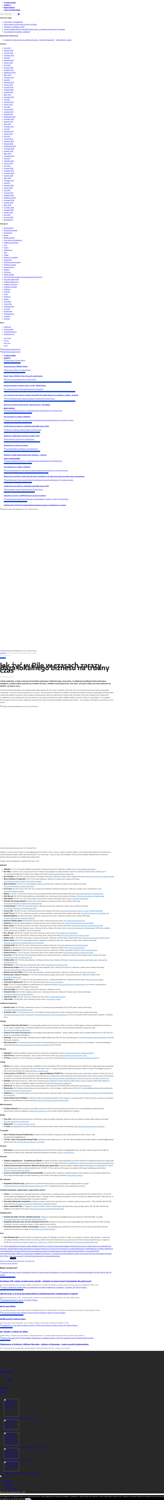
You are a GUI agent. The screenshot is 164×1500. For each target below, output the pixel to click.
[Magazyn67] (5, 1477)
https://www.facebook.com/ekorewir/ (17, 1030)
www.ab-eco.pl (42, 1071)
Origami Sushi (32, 1254)
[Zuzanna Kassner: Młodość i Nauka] (14, 360)
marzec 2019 (8, 188)
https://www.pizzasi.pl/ (77, 948)
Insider (6, 255)
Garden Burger (23, 1249)
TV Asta (25, 1256)
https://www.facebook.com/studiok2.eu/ (62, 1078)
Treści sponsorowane (12, 10)
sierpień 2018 (8, 203)
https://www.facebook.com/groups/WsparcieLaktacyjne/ (23, 1186)
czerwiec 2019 (9, 180)
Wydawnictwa (9, 314)
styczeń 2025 (8, 53)
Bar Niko (32, 1246)
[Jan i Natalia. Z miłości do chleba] (39, 1325)
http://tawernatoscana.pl (12, 977)
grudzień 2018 (9, 195)
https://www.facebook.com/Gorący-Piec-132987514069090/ (81, 911)
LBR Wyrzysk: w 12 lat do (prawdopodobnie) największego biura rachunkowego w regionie (35, 505)
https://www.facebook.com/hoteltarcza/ (95, 913)
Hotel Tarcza (67, 1249)
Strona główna (10, 2)
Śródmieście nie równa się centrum (16, 445)
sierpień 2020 (8, 151)
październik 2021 (9, 117)
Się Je (95, 1254)
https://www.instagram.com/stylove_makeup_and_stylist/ (32, 1242)
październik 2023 (10, 72)
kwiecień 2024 (9, 60)
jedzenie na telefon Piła (99, 1249)
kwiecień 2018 (9, 210)
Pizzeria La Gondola (51, 1254)
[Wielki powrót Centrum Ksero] (33, 1313)
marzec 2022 (8, 104)
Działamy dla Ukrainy (11, 243)
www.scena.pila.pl (57, 982)
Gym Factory (58, 1249)
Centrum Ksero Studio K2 (85, 1246)
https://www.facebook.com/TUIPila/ (31, 1142)
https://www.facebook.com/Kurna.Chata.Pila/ (87, 925)
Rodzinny (7, 297)
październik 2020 (10, 146)
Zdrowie (7, 319)
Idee (5, 252)
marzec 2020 (8, 163)
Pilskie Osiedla (9, 274)
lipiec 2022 (7, 95)
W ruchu (7, 309)
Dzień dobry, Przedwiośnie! (13, 22)
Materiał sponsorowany (12, 262)
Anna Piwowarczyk (22, 1246)
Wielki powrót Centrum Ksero (13, 1319)
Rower (6, 299)
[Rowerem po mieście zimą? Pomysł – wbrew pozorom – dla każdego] (29, 398)
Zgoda (28, 1499)
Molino (8, 1254)
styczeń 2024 (8, 68)
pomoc (86, 1254)
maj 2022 (7, 99)
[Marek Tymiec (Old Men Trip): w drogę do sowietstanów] (17, 370)
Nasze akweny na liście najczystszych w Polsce (20, 24)
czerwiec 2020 (9, 156)
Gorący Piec (50, 1249)
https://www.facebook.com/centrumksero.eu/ (93, 1078)
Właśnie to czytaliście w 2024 (14, 27)
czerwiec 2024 (9, 55)
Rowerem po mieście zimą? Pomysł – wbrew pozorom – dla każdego (27, 405)
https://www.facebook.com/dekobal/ (58, 1083)
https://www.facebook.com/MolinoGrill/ (95, 938)
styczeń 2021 (8, 139)
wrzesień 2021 (9, 119)
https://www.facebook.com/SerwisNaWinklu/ (52, 1100)
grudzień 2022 (9, 90)
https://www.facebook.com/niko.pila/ (61, 874)
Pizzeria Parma (63, 1254)
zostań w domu (44, 1256)
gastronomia (33, 1249)
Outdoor (7, 270)
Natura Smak (22, 1254)
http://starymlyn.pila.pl (88, 972)
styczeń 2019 (8, 193)
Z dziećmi (7, 316)
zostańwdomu (55, 1256)
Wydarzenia (8, 311)
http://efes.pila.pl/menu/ (80, 898)
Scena (91, 1254)
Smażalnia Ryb (102, 1254)
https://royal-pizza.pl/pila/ (94, 979)
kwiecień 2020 (9, 161)
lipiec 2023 (7, 75)
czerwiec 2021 (9, 126)
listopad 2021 (8, 114)
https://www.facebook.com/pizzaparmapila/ (78, 952)
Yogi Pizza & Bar (33, 1256)
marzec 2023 (8, 85)
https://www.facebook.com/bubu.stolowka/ (19, 886)
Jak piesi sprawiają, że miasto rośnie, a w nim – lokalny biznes (25, 385)
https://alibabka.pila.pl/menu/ (86, 869)
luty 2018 (7, 215)
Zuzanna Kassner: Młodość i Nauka (16, 366)
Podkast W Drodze (10, 284)
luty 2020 (7, 166)
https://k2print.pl (85, 1086)
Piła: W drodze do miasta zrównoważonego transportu (23, 277)
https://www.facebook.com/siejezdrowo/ (72, 984)
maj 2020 (7, 158)
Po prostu (80, 1254)
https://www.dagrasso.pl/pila (14, 891)
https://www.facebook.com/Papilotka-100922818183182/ (93, 1093)
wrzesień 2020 (9, 149)
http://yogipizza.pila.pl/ (57, 997)
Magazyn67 (8, 260)
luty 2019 (7, 190)
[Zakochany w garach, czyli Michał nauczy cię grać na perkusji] (23, 489)
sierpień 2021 (8, 122)
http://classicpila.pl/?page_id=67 (57, 965)
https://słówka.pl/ (73, 1163)
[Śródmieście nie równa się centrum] (19, 439)
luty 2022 (7, 107)
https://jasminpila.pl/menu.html (74, 921)
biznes (63, 1246)
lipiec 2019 (7, 178)
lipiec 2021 (7, 124)
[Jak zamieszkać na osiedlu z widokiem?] (33, 410)
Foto (5, 245)
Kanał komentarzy (10, 332)
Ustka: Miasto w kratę (63, 40)
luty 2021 (7, 136)
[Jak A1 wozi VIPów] (19, 1300)
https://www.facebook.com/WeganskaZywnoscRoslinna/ (24, 943)
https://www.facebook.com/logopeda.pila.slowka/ (97, 1163)
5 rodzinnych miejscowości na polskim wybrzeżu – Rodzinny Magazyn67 (29, 40)
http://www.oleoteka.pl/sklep (95, 1037)
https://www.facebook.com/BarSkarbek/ (100, 876)
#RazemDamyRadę (10, 230)
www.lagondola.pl (91, 950)
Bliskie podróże (9, 238)
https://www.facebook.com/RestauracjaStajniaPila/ (21, 970)
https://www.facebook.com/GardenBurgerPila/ (20, 908)
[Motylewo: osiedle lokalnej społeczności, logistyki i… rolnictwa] (21, 449)
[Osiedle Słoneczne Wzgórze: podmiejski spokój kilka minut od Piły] (38, 420)
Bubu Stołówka (70, 1246)
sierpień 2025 (8, 50)
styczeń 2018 (8, 217)
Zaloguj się (7, 327)
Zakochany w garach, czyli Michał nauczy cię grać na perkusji (25, 495)
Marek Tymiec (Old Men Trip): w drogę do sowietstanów (23, 376)
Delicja (103, 1246)
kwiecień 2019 (9, 185)
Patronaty (6, 340)
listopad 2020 (8, 144)
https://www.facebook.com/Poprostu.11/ (18, 957)
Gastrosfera (41, 1249)
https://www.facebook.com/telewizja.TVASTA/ (83, 1058)
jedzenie (75, 1249)
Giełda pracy (8, 250)
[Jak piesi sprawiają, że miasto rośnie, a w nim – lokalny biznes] (20, 379)
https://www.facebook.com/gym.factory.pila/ (71, 1055)
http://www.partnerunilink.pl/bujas (43, 1229)
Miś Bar (94, 1251)
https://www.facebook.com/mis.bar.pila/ (75, 935)
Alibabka (12, 1246)
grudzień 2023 (9, 70)
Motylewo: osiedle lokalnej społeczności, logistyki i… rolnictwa (25, 455)
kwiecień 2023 (9, 82)
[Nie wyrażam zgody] (31, 1499)
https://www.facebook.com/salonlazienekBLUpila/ (46, 1209)
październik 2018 (10, 198)
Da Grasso (97, 1246)
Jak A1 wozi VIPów (8, 1306)
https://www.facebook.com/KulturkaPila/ (79, 923)
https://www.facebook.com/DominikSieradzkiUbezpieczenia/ (25, 1219)
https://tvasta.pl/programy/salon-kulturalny (89, 1126)
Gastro (6, 247)
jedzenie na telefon (84, 1249)
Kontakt (6, 345)
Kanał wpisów (9, 329)
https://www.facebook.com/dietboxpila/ (90, 896)
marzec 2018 (8, 212)
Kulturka (54, 1251)
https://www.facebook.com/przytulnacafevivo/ (51, 1015)
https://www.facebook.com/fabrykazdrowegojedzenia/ (23, 903)
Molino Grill (14, 1254)
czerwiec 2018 (9, 207)
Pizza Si (41, 1254)
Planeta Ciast (72, 1254)
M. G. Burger (87, 1251)
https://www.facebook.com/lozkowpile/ (80, 928)
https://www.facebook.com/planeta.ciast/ (18, 1010)
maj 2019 (7, 183)
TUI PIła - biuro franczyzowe (12, 1256)
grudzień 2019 (9, 171)
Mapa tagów (7, 343)
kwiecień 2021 (9, 131)
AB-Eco (6, 1246)
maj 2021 (7, 129)
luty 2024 (7, 65)
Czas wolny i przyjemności (13, 240)
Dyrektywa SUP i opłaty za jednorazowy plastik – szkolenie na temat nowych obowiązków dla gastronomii (45, 1281)
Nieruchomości (9, 7)
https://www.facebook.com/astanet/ (16, 1121)
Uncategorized (9, 306)
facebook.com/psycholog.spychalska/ (17, 1170)
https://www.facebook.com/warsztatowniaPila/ (32, 1045)
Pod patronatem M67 (11, 279)
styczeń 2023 (8, 87)
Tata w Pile (8, 304)
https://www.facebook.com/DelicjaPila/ (89, 894)
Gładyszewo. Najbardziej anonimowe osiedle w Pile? (22, 436)
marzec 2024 (8, 63)
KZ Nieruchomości (72, 1251)
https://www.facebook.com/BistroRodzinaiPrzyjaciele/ (22, 881)
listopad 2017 (8, 220)
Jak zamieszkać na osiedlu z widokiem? (17, 32)
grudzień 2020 (9, 141)
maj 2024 (7, 58)
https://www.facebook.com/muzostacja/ (17, 1090)
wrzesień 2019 (9, 173)
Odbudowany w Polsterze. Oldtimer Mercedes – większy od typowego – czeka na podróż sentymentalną (44, 1344)
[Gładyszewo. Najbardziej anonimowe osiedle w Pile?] (22, 430)
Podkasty (7, 5)
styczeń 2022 (8, 109)
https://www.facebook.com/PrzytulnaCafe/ (19, 1015)
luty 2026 (7, 48)
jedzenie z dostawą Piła (15, 1251)
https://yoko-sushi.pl (53, 999)
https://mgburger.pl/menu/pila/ (66, 933)
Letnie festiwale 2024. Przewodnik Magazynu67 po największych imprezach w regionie (34, 29)
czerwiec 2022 (9, 97)
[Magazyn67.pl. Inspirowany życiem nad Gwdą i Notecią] (10, 349)
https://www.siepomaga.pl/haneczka (85, 1242)
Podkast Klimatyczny (11, 282)
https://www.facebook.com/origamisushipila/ (72, 945)
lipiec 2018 (7, 205)
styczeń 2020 (8, 168)
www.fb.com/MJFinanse (65, 1152)
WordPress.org (9, 334)
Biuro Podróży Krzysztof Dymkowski (48, 1246)
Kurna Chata (61, 1251)
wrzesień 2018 (9, 200)
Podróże (7, 292)
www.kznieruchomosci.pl (38, 1111)
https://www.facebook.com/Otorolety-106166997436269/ (36, 1204)
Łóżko (81, 1251)
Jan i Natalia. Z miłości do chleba (14, 1331)
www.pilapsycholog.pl (75, 1175)
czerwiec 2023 (9, 77)
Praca (6, 294)
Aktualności (8, 233)
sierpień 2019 (8, 176)
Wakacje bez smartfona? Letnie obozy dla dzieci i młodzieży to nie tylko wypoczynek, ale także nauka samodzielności (44, 476)
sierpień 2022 (8, 92)
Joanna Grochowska (30, 1251)
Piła (38, 1254)
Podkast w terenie (10, 287)
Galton (15, 1249)
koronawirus (41, 1251)
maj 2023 (7, 80)
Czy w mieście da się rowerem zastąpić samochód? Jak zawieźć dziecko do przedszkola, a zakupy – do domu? (41, 395)
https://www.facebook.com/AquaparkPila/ (79, 1053)
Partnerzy (7, 272)
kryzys (48, 1251)
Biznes (6, 235)
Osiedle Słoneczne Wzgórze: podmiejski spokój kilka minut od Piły (26, 426)
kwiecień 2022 (9, 102)
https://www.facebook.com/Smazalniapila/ (18, 994)
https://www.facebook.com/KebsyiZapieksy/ (19, 918)
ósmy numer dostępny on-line (24, 1124)
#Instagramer (8, 228)
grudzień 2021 (9, 112)
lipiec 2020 (7, 153)
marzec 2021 (8, 134)
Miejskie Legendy (10, 265)
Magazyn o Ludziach (11, 257)
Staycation (7, 301)
